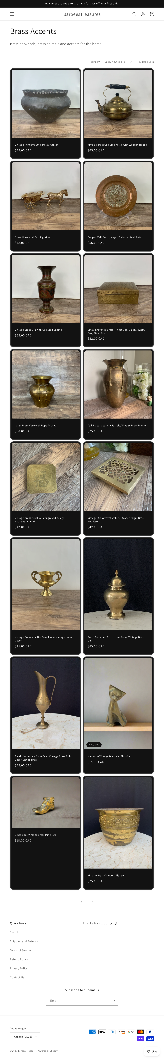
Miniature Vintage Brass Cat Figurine (109, 756)
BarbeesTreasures (27, 1050)
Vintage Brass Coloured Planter (106, 875)
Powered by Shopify (47, 1050)
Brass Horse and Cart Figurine (32, 237)
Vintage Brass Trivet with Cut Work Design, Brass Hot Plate (116, 519)
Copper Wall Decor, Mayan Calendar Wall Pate (114, 237)
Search (14, 932)
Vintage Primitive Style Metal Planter (36, 144)
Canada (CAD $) (23, 1036)
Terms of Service (20, 950)
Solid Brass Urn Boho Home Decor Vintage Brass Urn (116, 639)
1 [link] (71, 902)
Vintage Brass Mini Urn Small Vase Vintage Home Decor (44, 639)
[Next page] (92, 902)
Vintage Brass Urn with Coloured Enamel (39, 329)
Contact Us (17, 977)
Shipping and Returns (24, 941)
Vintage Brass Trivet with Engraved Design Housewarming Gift (40, 519)
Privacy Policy (18, 968)
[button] (12, 14)
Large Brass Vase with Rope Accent (35, 425)
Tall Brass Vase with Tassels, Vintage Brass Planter (117, 425)
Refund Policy (19, 959)
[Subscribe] (113, 1001)
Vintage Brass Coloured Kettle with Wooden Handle (118, 144)
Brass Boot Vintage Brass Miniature (35, 835)
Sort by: (95, 61)
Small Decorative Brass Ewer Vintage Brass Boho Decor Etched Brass (43, 758)
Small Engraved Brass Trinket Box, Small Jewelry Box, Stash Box (116, 331)
